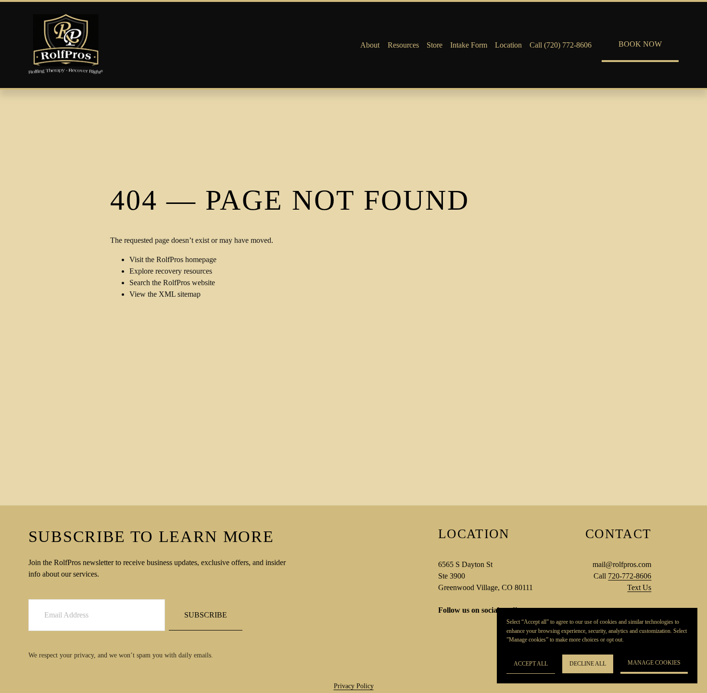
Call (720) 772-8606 (561, 45)
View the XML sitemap (165, 294)
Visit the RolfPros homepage (172, 259)
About (369, 45)
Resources (403, 45)
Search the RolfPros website (172, 282)
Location (508, 45)
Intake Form (468, 45)
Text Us (639, 587)
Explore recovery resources (170, 271)
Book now (640, 44)
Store (434, 45)
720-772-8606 (629, 576)
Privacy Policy (354, 686)
